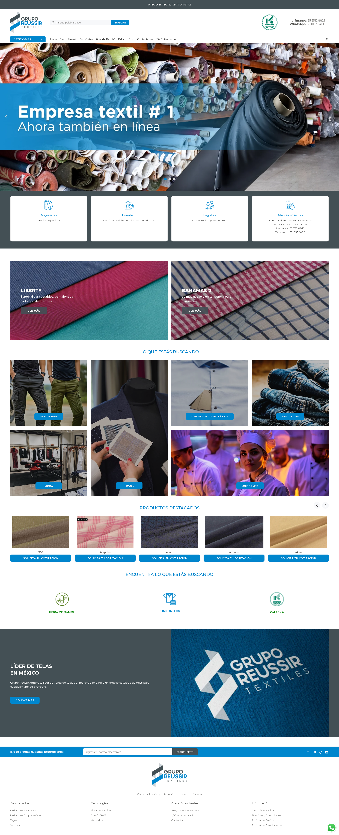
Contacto (177, 820)
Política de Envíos (262, 820)
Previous (317, 505)
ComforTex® (98, 815)
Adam (169, 552)
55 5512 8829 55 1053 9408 (307, 22)
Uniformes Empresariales (25, 815)
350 (40, 552)
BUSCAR (120, 22)
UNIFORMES (250, 486)
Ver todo (15, 825)
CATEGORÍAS (22, 39)
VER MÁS (34, 310)
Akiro (298, 552)
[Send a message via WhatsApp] (331, 827)
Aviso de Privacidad (263, 810)
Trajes (13, 820)
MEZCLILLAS (290, 416)
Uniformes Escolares (23, 810)
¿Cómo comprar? (182, 815)
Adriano (234, 552)
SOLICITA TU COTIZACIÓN (40, 558)
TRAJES (129, 485)
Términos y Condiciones (266, 815)
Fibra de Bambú (101, 810)
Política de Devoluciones (267, 825)
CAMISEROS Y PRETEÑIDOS (209, 416)
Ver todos (97, 820)
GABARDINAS (49, 416)
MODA (48, 486)
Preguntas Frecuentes (185, 810)
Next (325, 505)
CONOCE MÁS (25, 700)
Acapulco (105, 552)
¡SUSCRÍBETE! (185, 752)
